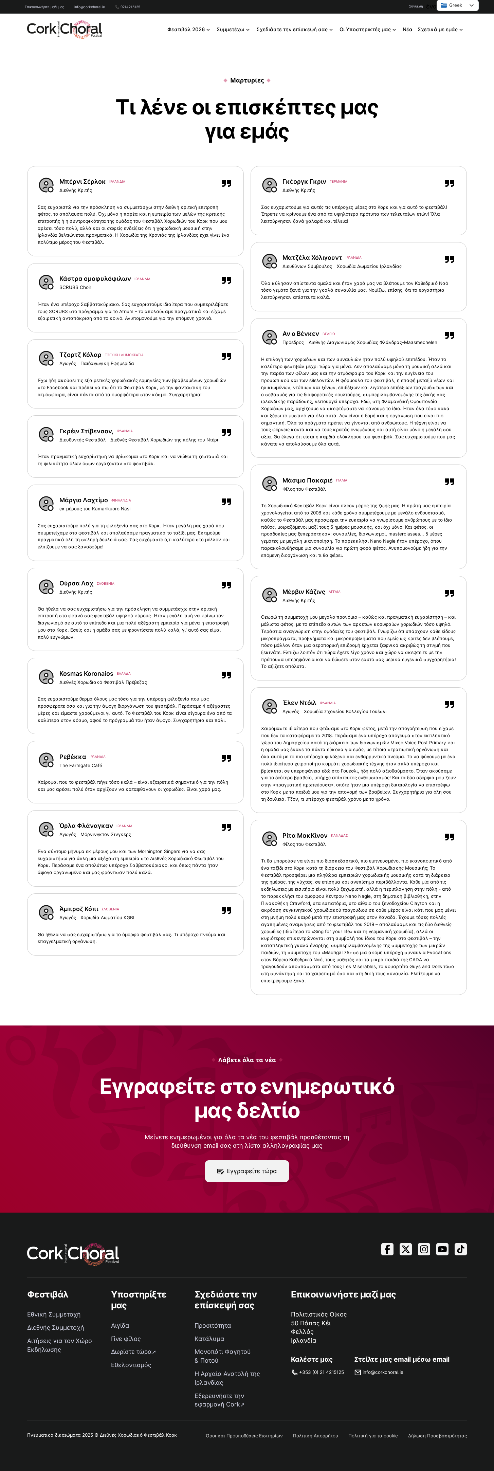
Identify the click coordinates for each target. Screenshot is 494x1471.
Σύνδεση (416, 6)
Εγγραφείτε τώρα (251, 1171)
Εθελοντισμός (131, 1364)
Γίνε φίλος (126, 1338)
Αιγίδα (120, 1325)
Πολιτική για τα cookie (373, 1435)
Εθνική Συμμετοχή (54, 1314)
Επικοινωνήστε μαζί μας (44, 7)
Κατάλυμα (209, 1338)
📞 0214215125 (127, 7)
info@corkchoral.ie (89, 7)
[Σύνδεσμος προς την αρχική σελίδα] (64, 29)
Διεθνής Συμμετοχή (55, 1327)
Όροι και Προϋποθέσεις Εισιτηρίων (244, 1435)
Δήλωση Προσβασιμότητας (437, 1435)
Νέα (408, 29)
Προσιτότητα (213, 1325)
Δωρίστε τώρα (131, 1351)
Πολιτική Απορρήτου (315, 1435)
